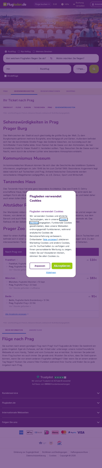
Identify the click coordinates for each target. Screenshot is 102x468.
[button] (51, 272)
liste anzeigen (50, 239)
